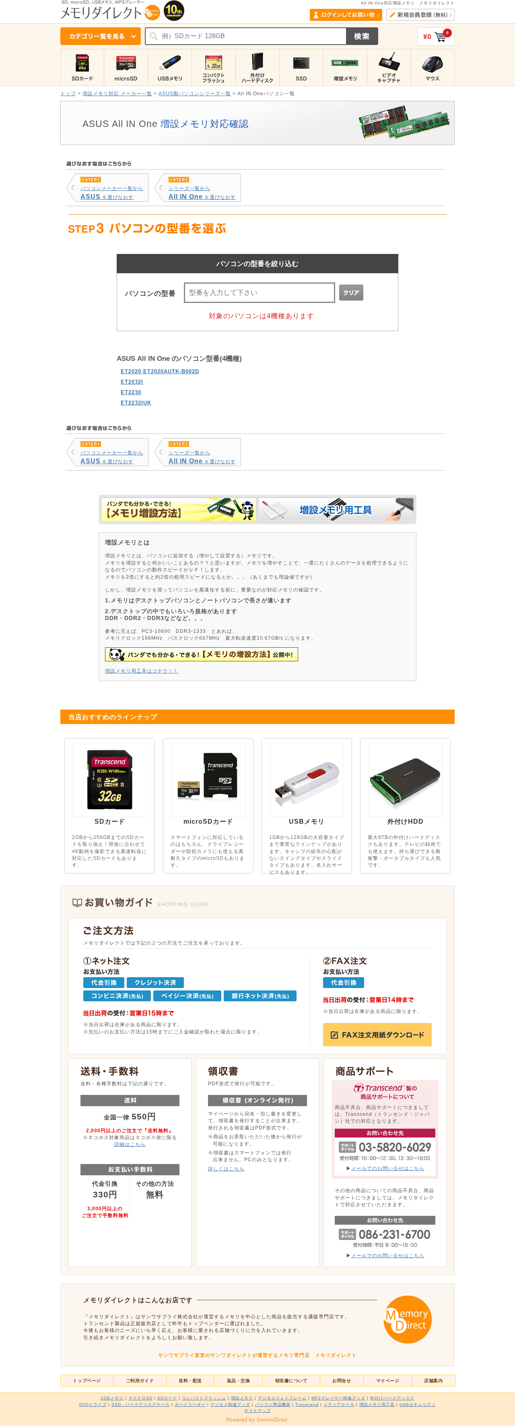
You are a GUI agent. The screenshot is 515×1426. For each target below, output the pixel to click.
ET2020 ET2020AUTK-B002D (160, 371)
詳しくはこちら (226, 1168)
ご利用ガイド (140, 1380)
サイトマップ (257, 1410)
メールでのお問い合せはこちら (387, 1168)
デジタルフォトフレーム (282, 1398)
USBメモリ (112, 1398)
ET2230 (131, 392)
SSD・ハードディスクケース (140, 1404)
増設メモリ (242, 1398)
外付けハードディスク (392, 1398)
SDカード (167, 1398)
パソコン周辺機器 (272, 1404)
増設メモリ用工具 (377, 1404)
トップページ (87, 1380)
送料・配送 (190, 1380)
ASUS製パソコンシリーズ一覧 (195, 93)
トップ (68, 93)
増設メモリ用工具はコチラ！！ (141, 670)
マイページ (388, 1380)
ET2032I (132, 382)
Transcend (307, 1404)
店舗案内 (433, 1380)
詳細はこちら (130, 1144)
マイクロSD (140, 1398)
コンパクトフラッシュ (204, 1398)
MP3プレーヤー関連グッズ (338, 1398)
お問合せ (341, 1380)
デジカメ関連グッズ (230, 1404)
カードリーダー (190, 1404)
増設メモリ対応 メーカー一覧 (117, 93)
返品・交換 (238, 1380)
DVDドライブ (93, 1404)
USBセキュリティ (418, 1404)
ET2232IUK (136, 403)
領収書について (291, 1380)
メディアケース (338, 1404)
